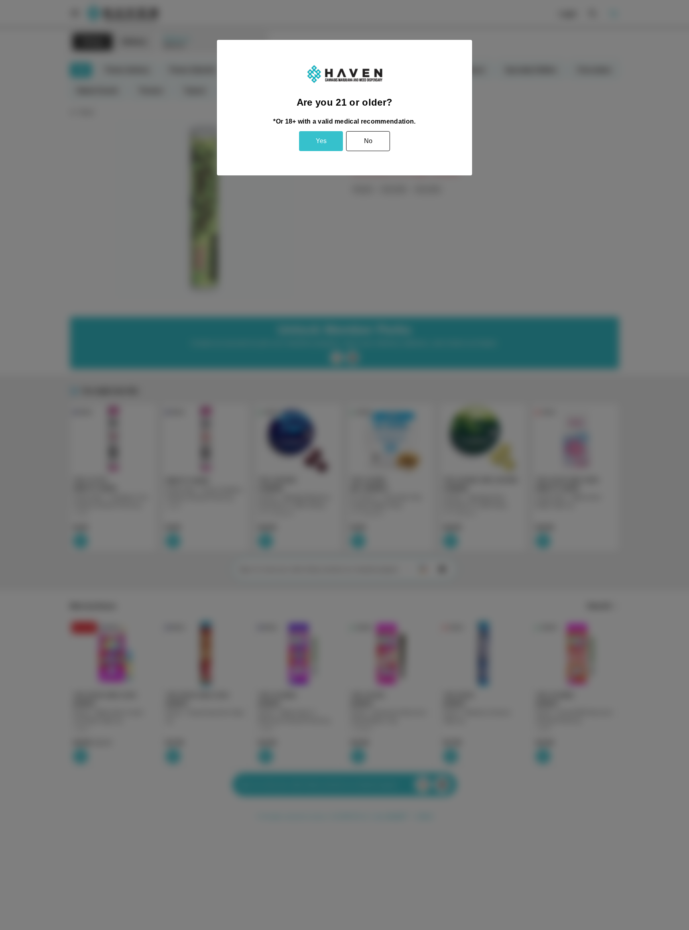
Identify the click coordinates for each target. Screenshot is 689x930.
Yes (321, 141)
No (368, 141)
